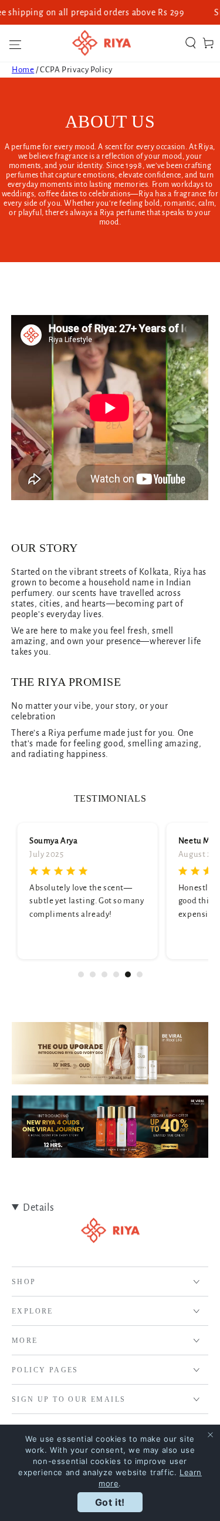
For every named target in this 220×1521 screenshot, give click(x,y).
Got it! (110, 1502)
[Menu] (12, 43)
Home (23, 69)
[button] (190, 43)
